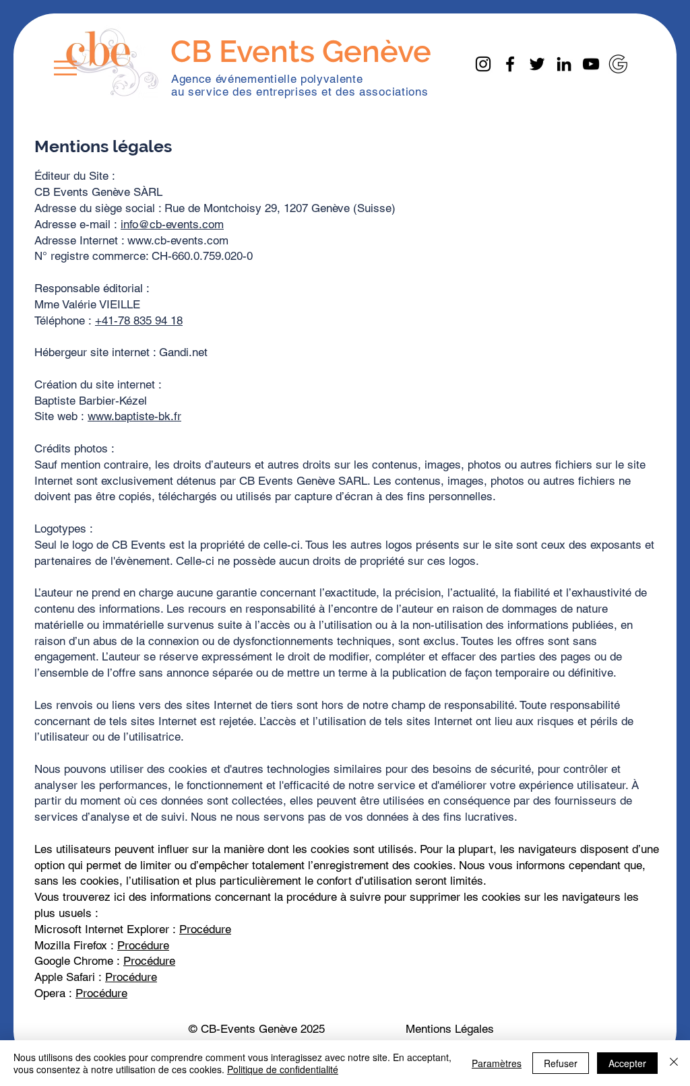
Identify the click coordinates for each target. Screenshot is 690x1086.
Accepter (627, 1063)
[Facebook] (510, 64)
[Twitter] (537, 64)
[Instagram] (483, 64)
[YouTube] (591, 64)
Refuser (560, 1063)
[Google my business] (618, 64)
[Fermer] (674, 1063)
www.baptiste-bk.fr (134, 416)
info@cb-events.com (172, 224)
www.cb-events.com (177, 240)
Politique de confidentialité (282, 1069)
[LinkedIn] (564, 64)
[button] (65, 68)
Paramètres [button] (497, 1063)
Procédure (205, 929)
